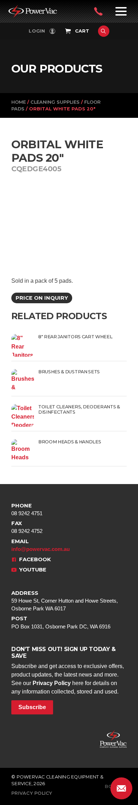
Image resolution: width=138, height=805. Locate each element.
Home (18, 102)
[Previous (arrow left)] (12, 402)
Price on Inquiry (42, 298)
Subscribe (32, 707)
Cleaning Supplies (55, 102)
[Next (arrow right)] (125, 402)
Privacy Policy (52, 683)
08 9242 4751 (26, 509)
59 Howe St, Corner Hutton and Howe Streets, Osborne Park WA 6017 (64, 600)
